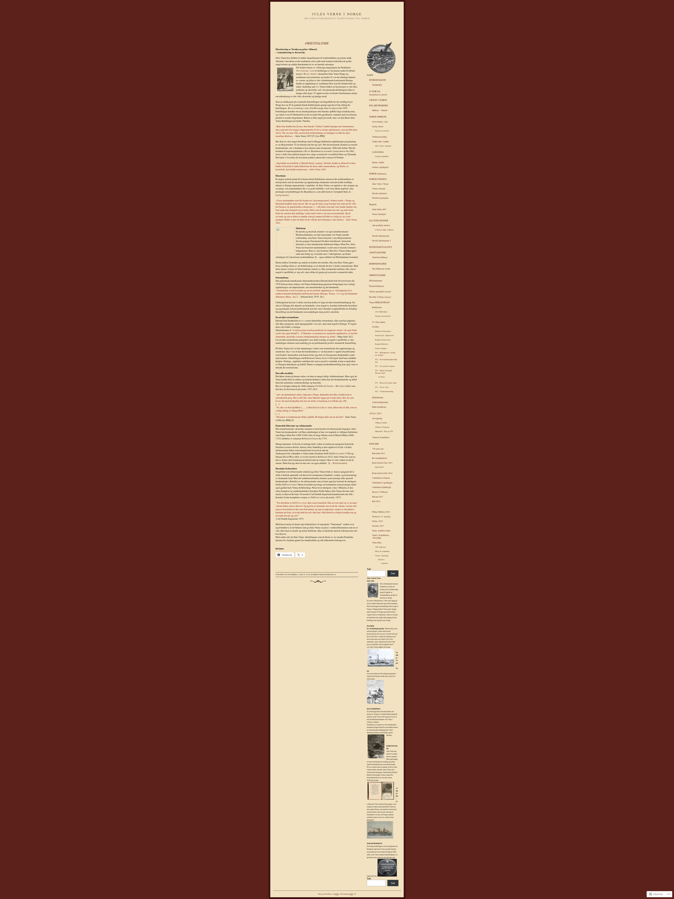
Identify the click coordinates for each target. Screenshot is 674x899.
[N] (344, 400)
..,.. (376, 505)
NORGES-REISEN (377, 179)
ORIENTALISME (317, 43)
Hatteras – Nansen (379, 110)
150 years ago (378, 448)
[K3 (315, 389)
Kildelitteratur (377, 397)
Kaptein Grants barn (383, 339)
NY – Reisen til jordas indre (386, 383)
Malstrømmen (375, 280)
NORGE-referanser (377, 173)
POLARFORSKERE (378, 105)
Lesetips (375, 326)
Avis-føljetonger (381, 311)
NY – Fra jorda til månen (385, 366)
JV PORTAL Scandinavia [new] (378, 93)
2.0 (338, 894)
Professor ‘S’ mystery (381, 516)
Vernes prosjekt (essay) (380, 291)
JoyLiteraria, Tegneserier (384, 335)
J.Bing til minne (381, 422)
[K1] (322, 296)
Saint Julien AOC (379, 209)
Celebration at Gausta (381, 478)
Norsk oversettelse (382, 130)
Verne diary (377, 542)
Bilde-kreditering (379, 407)
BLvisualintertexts (379, 458)
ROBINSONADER (377, 263)
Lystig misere (377, 126)
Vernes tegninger (379, 214)
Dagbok (373, 204)
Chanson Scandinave (380, 437)
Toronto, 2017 (378, 526)
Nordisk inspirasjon (380, 198)
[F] (292, 420)
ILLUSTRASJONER (378, 220)
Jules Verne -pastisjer (383, 146)
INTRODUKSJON (377, 80)
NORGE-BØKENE (377, 116)
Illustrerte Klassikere (383, 331)
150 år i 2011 (375, 413)
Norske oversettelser (383, 316)
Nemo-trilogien (381, 348)
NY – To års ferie (382, 387)
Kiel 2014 (376, 501)
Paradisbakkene (376, 286)
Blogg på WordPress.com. (326, 894)
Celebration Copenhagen (382, 482)
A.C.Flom (381, 377)
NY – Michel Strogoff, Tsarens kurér (383, 371)
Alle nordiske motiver (381, 225)
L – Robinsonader (337, 463)
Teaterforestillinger (380, 257)
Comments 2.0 (348, 894)
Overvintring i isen (380, 121)
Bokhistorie (377, 307)
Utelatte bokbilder (382, 156)
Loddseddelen (378, 152)
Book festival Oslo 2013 (382, 462)
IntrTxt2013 (379, 467)
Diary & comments (382, 551)
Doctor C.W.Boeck (380, 492)
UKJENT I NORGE (378, 100)
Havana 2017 (377, 496)
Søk (369, 569)
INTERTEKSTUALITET (380, 247)
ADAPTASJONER (377, 252)
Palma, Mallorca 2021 (381, 511)
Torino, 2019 (377, 521)
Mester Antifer (378, 162)
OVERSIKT (377, 85)
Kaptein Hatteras (381, 344)
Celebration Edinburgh (381, 487)
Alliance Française (382, 427)
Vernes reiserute (378, 188)
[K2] (351, 336)
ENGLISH (374, 443)
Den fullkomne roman (381, 268)
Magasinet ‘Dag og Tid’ (384, 431)
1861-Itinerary (380, 547)
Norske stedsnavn (379, 193)
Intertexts (381, 559)
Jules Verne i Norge (337, 14)
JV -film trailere (378, 322)
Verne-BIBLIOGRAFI (379, 302)
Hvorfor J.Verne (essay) (380, 296)
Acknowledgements (380, 402)
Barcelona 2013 (378, 453)
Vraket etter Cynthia (380, 141)
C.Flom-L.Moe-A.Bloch (384, 230)
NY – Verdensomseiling (384, 391)
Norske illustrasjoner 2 (381, 240)
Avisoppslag (377, 418)
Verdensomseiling (379, 136)
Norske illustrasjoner (380, 235)
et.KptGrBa (384, 563)
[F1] (314, 136)
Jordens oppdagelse (380, 167)
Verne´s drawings (381, 555)
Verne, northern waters (381, 530)
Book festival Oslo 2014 (382, 473)
